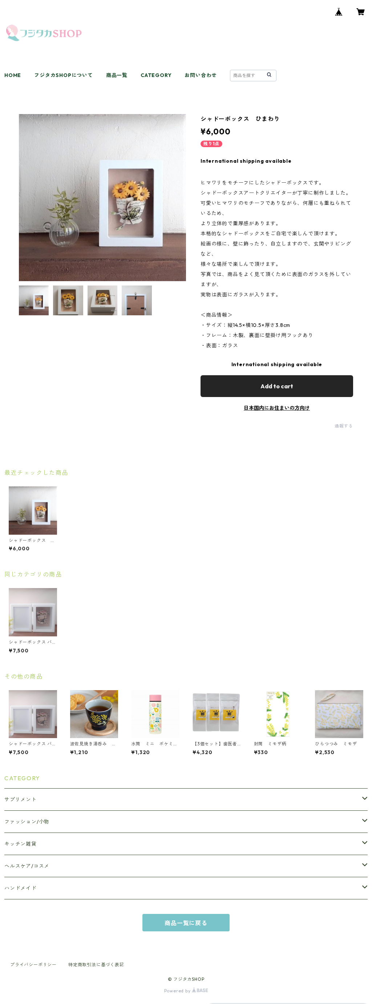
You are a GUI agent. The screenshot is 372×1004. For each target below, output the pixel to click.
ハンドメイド (20, 888)
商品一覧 (117, 75)
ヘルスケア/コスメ (26, 866)
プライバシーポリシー (33, 964)
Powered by (178, 990)
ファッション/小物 (26, 821)
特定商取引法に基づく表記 (96, 964)
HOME (12, 75)
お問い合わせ (201, 75)
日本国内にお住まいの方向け (277, 408)
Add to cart (276, 386)
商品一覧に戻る (186, 923)
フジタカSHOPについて (63, 75)
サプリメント (20, 799)
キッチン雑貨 (20, 844)
